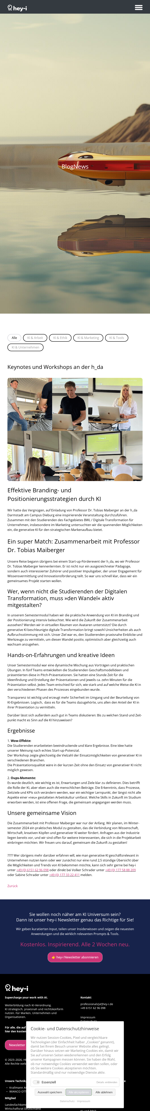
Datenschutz (67, 1101)
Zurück (12, 886)
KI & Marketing (88, 338)
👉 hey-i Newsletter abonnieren (75, 957)
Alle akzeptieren (79, 1092)
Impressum (87, 1017)
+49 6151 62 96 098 (92, 1008)
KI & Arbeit (35, 338)
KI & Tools (116, 338)
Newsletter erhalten (23, 1045)
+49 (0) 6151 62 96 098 (32, 870)
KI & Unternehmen (25, 347)
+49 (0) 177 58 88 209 (120, 870)
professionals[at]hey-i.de (96, 1004)
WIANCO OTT (18, 1091)
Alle (14, 338)
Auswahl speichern (50, 1092)
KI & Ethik (60, 338)
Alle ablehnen (104, 1092)
